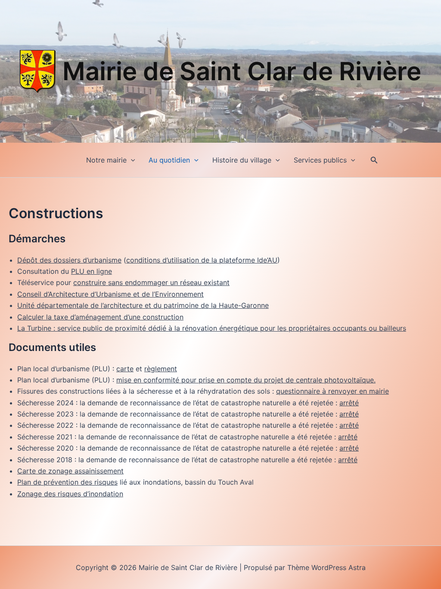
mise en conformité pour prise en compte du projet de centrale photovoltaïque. (246, 380)
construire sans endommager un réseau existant (151, 282)
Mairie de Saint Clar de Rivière (241, 71)
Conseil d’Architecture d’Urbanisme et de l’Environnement (110, 294)
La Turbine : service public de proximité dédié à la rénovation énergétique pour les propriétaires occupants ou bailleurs (211, 328)
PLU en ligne (91, 271)
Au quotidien (169, 160)
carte (125, 368)
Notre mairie (106, 160)
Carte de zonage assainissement (70, 471)
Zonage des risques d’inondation (70, 493)
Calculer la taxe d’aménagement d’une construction (100, 317)
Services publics (320, 160)
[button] (131, 160)
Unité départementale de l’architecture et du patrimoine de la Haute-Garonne (143, 305)
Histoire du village (241, 160)
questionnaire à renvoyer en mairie (332, 391)
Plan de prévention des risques (67, 482)
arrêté (349, 402)
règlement (160, 368)
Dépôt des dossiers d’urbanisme (69, 260)
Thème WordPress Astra (326, 567)
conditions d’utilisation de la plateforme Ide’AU (201, 260)
